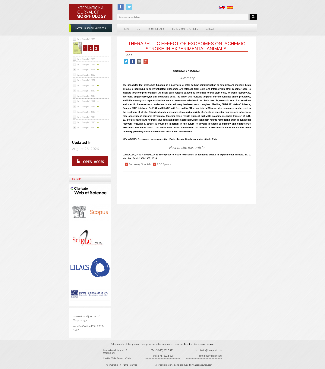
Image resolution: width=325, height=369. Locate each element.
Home (126, 28)
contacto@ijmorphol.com (209, 350)
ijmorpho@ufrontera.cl (210, 356)
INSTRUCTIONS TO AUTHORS (185, 28)
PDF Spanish (164, 164)
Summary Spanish (140, 164)
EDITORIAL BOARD (155, 28)
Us (138, 28)
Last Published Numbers (90, 28)
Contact (210, 28)
